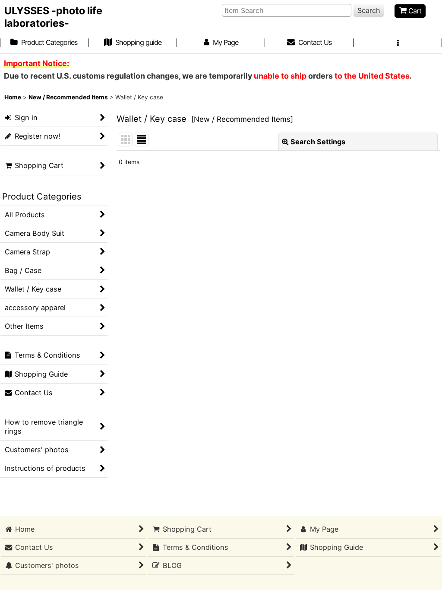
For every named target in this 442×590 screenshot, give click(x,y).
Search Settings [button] (317, 141)
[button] (398, 43)
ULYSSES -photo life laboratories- (53, 16)
